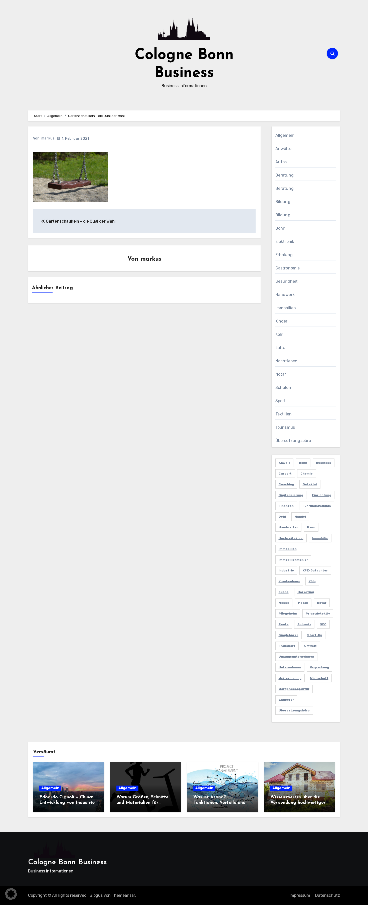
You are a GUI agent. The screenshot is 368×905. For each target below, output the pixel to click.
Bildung (282, 201)
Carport (285, 473)
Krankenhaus (289, 581)
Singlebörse (288, 635)
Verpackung (319, 667)
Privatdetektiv (318, 613)
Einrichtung (321, 495)
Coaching (286, 484)
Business (323, 463)
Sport (280, 400)
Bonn (280, 228)
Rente (284, 624)
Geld (282, 516)
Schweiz (304, 624)
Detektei (310, 484)
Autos (281, 162)
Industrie (286, 570)
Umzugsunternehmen (296, 656)
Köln (279, 334)
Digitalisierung (291, 495)
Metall (303, 603)
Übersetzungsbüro (293, 440)
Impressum (300, 895)
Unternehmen (290, 667)
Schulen (283, 387)
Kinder (281, 321)
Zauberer (286, 699)
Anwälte (283, 148)
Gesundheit (286, 281)
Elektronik (284, 241)
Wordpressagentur (294, 689)
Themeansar (123, 895)
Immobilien (285, 308)
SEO (323, 624)
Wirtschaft (319, 678)
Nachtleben (286, 361)
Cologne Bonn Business (67, 862)
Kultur (281, 347)
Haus (311, 527)
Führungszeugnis (316, 506)
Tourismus (285, 427)
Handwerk (285, 294)
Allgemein (285, 135)
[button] (11, 894)
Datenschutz (327, 895)
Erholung (284, 254)
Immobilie (320, 538)
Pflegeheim (288, 613)
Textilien (283, 414)
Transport (287, 646)
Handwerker (288, 527)
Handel (300, 516)
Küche (284, 592)
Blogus (96, 895)
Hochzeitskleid (291, 538)
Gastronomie (287, 268)
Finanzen (286, 506)
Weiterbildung (290, 678)
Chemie (306, 473)
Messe (284, 603)
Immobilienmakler (293, 559)
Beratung (284, 175)
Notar (280, 374)
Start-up (314, 635)
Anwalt (284, 463)
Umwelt (310, 646)
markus (48, 138)
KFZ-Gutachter (315, 570)
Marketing (305, 592)
